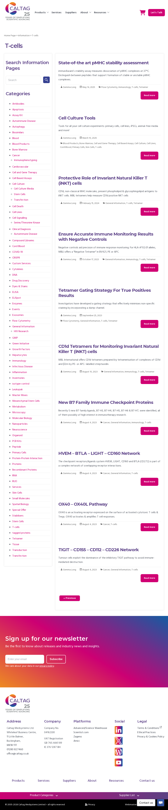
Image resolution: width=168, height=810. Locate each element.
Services (56, 12)
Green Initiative (20, 344)
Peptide (16, 447)
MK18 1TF (12, 745)
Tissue (15, 544)
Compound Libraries (23, 240)
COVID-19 (17, 252)
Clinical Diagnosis (21, 229)
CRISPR (16, 258)
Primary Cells (78, 147)
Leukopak (17, 389)
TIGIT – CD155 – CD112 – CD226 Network (98, 549)
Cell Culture (140, 143)
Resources (100, 12)
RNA (14, 476)
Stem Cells (19, 194)
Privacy (91, 804)
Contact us (147, 780)
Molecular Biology (22, 418)
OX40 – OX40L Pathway (82, 504)
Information (24, 36)
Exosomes (18, 315)
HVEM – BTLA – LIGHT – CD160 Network (99, 453)
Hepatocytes (19, 355)
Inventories (18, 378)
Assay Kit (17, 115)
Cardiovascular (20, 167)
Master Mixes (20, 395)
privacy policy (47, 666)
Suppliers (70, 12)
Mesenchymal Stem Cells (26, 401)
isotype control (20, 384)
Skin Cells (89, 147)
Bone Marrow (86, 143)
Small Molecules (21, 498)
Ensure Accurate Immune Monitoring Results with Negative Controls (105, 236)
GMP (15, 338)
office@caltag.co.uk (18, 754)
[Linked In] (119, 728)
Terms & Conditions (148, 728)
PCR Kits (16, 441)
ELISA (15, 292)
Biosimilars (18, 132)
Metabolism (19, 407)
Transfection (21, 200)
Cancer (106, 423)
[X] (119, 739)
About (84, 12)
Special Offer (19, 510)
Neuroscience (19, 430)
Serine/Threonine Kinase (27, 223)
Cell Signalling (19, 218)
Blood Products (70, 143)
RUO (14, 481)
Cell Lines (151, 143)
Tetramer (143, 87)
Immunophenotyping (25, 160)
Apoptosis (18, 110)
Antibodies (18, 104)
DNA (14, 275)
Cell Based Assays (125, 143)
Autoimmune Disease (24, 121)
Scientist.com (81, 732)
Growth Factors (21, 349)
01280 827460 (15, 749)
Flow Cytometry (109, 87)
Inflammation (19, 372)
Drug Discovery (20, 281)
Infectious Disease (22, 367)
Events (16, 309)
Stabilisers (17, 516)
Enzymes (17, 304)
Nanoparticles (20, 424)
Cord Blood (65, 147)
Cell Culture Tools (76, 118)
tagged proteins (21, 533)
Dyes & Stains (20, 286)
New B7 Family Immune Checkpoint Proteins (105, 402)
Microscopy (18, 412)
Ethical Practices (146, 732)
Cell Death (17, 206)
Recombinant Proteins (24, 470)
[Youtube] (119, 761)
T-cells (135, 87)
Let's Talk (156, 12)
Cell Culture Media (24, 189)
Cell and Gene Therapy (105, 143)
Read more (149, 95)
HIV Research (21, 331)
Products (40, 12)
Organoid (17, 435)
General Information (115, 203)
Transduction (19, 550)
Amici (77, 741)
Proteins (16, 464)
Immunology (124, 87)
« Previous (69, 598)
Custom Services (21, 263)
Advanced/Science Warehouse (90, 728)
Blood (15, 138)
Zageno (78, 737)
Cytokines (17, 269)
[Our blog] (119, 750)
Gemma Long (69, 87)
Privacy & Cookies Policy (150, 737)
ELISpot (16, 298)
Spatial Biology (20, 504)
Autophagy (18, 127)
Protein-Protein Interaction (27, 458)
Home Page (10, 36)
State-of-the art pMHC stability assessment (103, 62)
